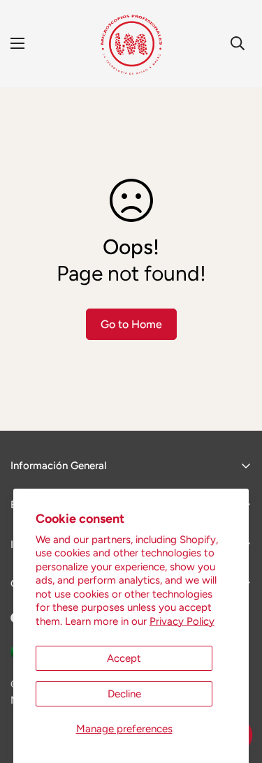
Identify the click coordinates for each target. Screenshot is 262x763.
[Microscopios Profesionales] (131, 43)
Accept (124, 658)
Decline (124, 694)
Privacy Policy (182, 621)
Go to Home (131, 324)
